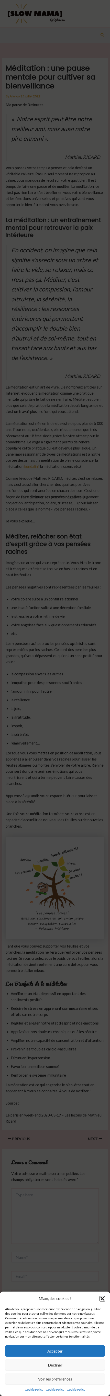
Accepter (55, 1351)
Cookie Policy (34, 1389)
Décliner (55, 1365)
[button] (102, 1298)
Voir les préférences (55, 1379)
